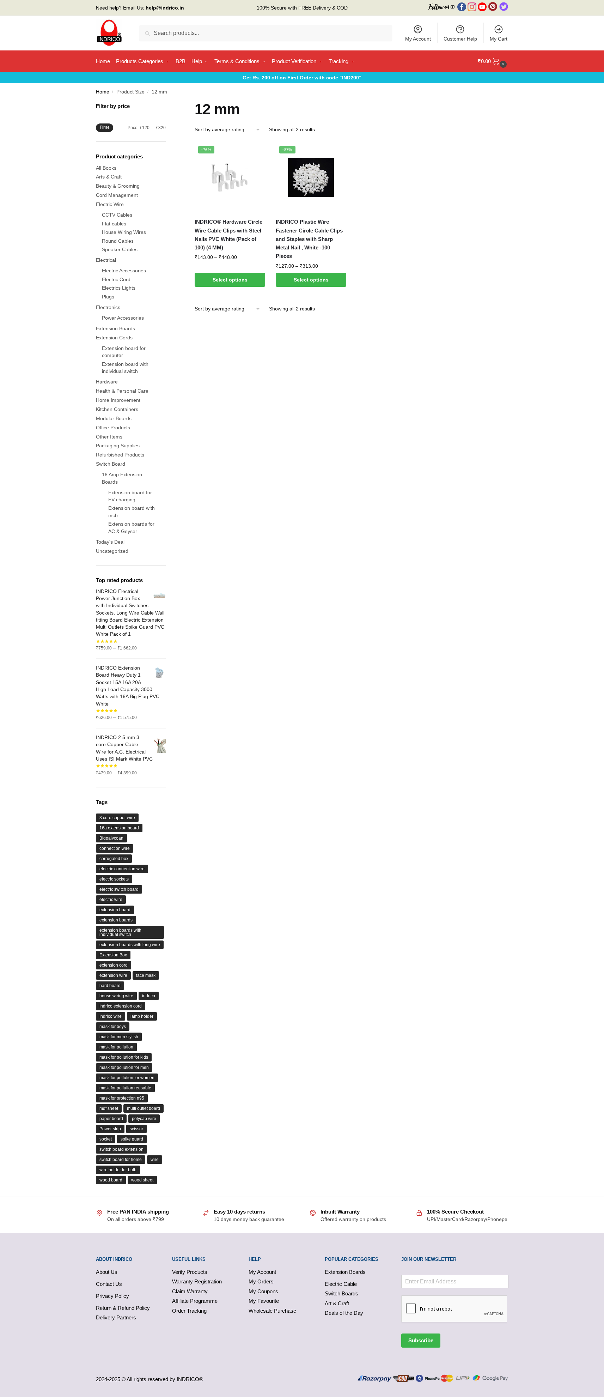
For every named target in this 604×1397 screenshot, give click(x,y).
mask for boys (112, 1026)
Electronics (108, 307)
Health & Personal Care (122, 391)
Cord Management (117, 195)
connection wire (114, 848)
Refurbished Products (120, 455)
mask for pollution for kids (123, 1057)
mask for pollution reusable (125, 1087)
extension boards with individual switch (120, 932)
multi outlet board (143, 1108)
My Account (418, 39)
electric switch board (119, 889)
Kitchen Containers (117, 409)
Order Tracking (189, 1311)
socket (105, 1139)
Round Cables (118, 241)
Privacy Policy (112, 1296)
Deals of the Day (344, 1313)
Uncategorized (112, 551)
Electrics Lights (118, 288)
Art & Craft (337, 1303)
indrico (148, 995)
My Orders (261, 1281)
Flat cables (114, 223)
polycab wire (144, 1118)
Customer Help (460, 39)
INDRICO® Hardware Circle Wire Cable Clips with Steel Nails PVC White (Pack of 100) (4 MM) (228, 234)
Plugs (108, 297)
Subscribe (420, 1340)
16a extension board (119, 828)
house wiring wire (116, 995)
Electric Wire (110, 204)
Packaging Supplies (118, 445)
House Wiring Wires (124, 232)
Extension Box (113, 955)
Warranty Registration (197, 1281)
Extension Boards (115, 328)
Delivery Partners (116, 1317)
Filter (104, 127)
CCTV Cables (117, 215)
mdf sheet (108, 1108)
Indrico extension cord (120, 1006)
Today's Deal (110, 542)
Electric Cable (341, 1284)
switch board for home (120, 1159)
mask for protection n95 (121, 1098)
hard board (110, 985)
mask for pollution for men (124, 1067)
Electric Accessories (124, 270)
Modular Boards (114, 418)
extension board (114, 909)
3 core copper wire (117, 817)
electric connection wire (122, 868)
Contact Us (109, 1284)
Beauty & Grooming (118, 186)
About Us (106, 1272)
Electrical (106, 260)
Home (102, 92)
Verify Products (189, 1272)
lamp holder (141, 1016)
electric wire (110, 899)
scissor (136, 1128)
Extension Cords (114, 337)
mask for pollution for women (126, 1077)
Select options (230, 280)
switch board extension (121, 1149)
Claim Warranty (190, 1291)
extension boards (116, 920)
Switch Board (110, 464)
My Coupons (263, 1291)
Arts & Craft (109, 177)
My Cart (498, 39)
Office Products (113, 427)
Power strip (110, 1128)
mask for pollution (116, 1047)
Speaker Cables (120, 249)
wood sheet (142, 1180)
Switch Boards (341, 1293)
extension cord (113, 965)
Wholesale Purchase (272, 1311)
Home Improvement (118, 400)
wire (155, 1159)
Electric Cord (116, 279)
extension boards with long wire (129, 944)
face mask (145, 975)
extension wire (113, 975)
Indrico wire (110, 1016)
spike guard (132, 1139)
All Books (106, 168)
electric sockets (114, 879)
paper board (111, 1118)
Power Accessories (123, 318)
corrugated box (113, 858)
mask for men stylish (118, 1036)
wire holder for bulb (117, 1169)
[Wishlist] (254, 153)
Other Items (109, 437)
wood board (110, 1180)
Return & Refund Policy (123, 1308)
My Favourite (264, 1301)
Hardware (107, 382)
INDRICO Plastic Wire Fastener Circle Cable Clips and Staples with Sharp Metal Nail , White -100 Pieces (309, 239)
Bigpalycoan (111, 838)
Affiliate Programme (195, 1301)
